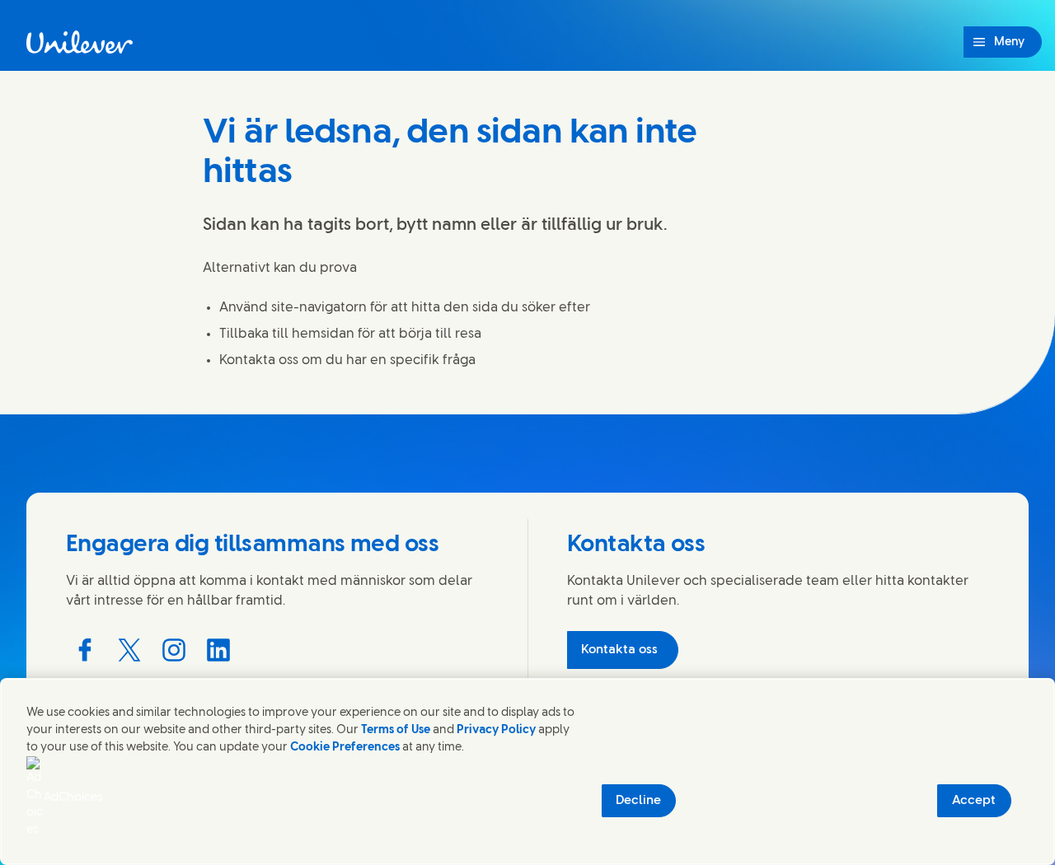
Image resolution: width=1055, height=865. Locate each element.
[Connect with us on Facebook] (85, 650)
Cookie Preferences (345, 747)
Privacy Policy (496, 730)
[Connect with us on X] (129, 650)
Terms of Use (395, 730)
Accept (974, 800)
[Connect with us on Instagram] (174, 650)
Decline (638, 800)
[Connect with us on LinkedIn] (218, 650)
